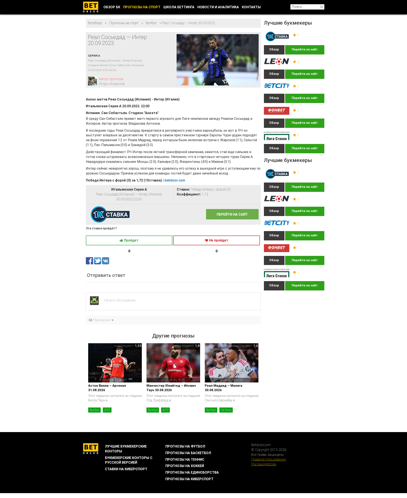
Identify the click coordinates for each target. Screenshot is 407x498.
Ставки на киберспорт (126, 469)
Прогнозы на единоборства (192, 472)
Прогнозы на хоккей (184, 466)
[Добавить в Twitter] (98, 260)
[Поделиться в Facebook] (90, 260)
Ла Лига (226, 410)
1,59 (138, 346)
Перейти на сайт (305, 49)
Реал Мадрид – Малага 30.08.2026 (223, 388)
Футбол (94, 410)
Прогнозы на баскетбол (188, 453)
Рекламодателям (263, 464)
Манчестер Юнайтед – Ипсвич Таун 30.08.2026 (171, 388)
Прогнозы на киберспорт (189, 479)
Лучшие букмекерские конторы (126, 448)
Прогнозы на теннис (184, 460)
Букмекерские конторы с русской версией (128, 460)
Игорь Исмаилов (112, 84)
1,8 (197, 346)
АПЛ (107, 410)
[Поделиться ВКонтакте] (105, 260)
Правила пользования (268, 459)
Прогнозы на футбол (185, 446)
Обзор (274, 49)
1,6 (255, 346)
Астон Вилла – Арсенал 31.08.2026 (107, 388)
